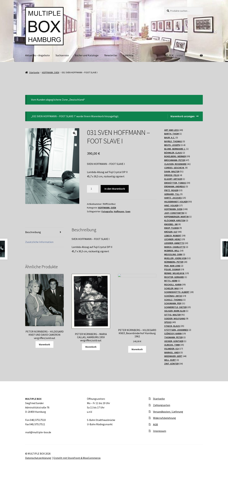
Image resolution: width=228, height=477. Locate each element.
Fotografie (107, 211)
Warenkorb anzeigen (182, 116)
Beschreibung (33, 232)
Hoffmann (119, 211)
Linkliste (128, 55)
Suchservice (62, 55)
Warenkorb (44, 344)
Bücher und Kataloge (86, 55)
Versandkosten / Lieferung (168, 411)
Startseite (34, 72)
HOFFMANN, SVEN (50, 72)
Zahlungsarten (161, 405)
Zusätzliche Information (39, 242)
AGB (155, 424)
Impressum (159, 431)
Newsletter (110, 55)
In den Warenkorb (114, 188)
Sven (127, 211)
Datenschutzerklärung (38, 458)
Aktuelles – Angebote (37, 55)
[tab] (44, 232)
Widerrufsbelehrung (164, 418)
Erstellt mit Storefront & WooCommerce (76, 458)
